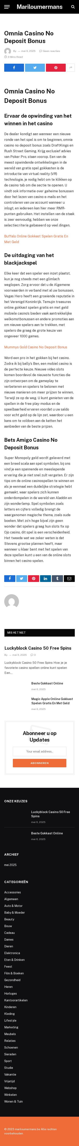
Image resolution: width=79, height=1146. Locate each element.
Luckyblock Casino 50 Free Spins (37, 648)
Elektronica (12, 953)
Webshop (10, 1088)
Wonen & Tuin (13, 1101)
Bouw (8, 926)
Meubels (10, 1034)
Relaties (10, 1040)
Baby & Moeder (14, 912)
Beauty (9, 919)
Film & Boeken (14, 973)
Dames (8, 939)
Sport (8, 1061)
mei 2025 (10, 865)
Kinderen (10, 1007)
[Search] (72, 7)
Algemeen (11, 899)
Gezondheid (12, 980)
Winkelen (10, 1094)
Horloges (10, 993)
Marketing (11, 1027)
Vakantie (10, 1074)
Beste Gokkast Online (47, 683)
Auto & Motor (13, 906)
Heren (8, 986)
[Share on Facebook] (14, 68)
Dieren (8, 946)
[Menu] (7, 7)
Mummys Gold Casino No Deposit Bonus (35, 347)
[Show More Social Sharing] (71, 68)
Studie (8, 1067)
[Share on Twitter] (35, 68)
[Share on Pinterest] (56, 68)
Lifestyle (10, 1020)
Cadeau (9, 933)
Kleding (9, 1013)
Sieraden (10, 1054)
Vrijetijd (9, 1081)
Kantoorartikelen (16, 1000)
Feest (8, 966)
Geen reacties (51, 51)
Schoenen (11, 1047)
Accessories (12, 892)
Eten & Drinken (14, 960)
